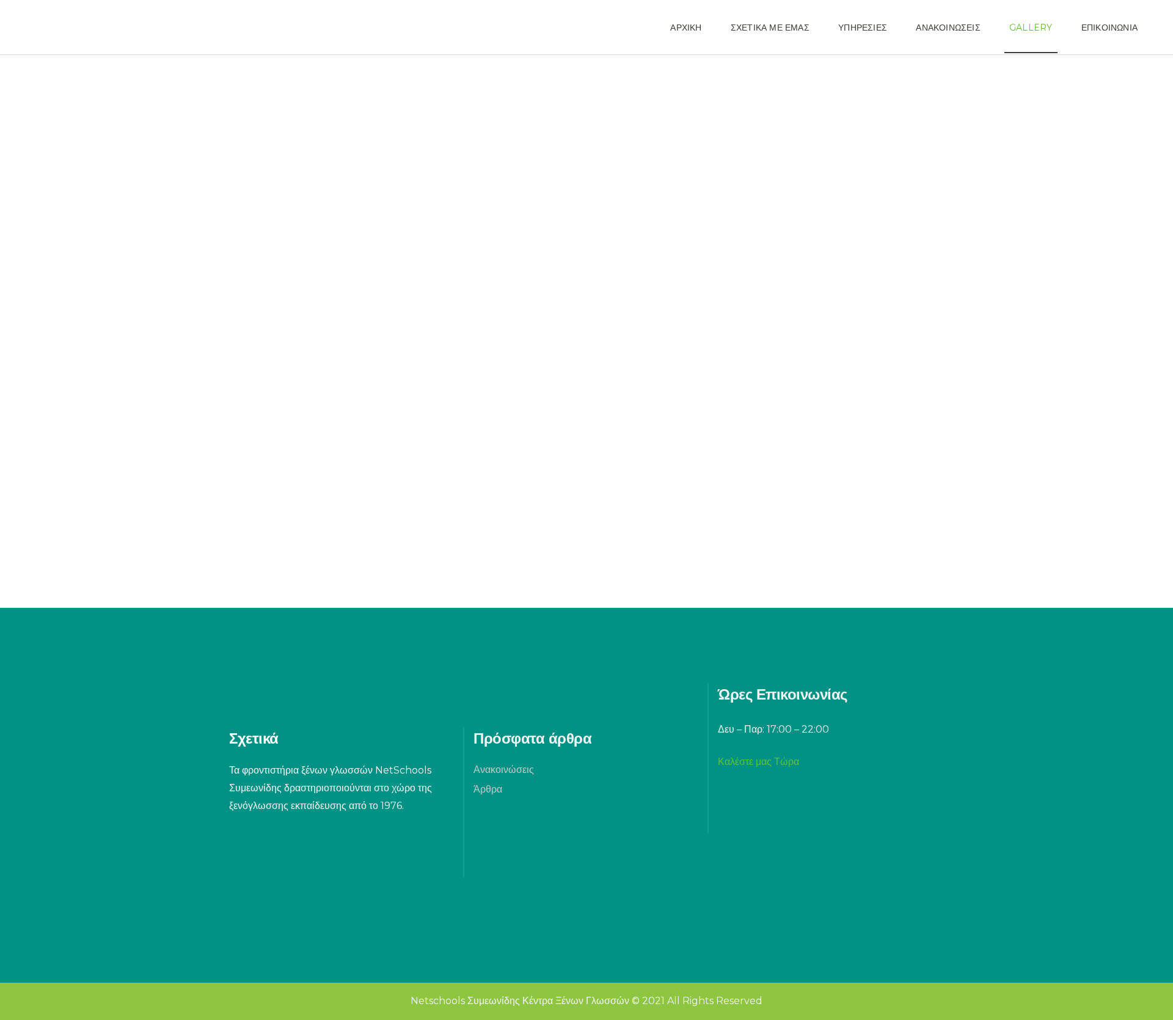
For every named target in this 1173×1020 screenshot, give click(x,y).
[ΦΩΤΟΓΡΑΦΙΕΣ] (403, 174)
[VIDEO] (770, 174)
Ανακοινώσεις (503, 769)
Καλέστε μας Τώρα (758, 761)
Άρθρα (487, 789)
